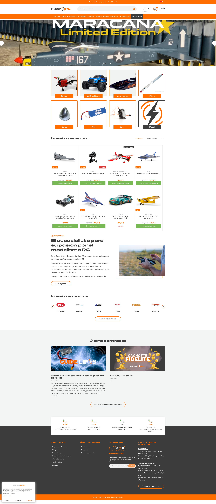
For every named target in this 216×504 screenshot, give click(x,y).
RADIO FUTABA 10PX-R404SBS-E (93, 173)
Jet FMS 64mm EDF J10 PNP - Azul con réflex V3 (93, 217)
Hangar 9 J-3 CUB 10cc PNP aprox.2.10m (148, 217)
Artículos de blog (57, 462)
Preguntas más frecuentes (60, 447)
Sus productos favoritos (88, 453)
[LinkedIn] (122, 448)
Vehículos (96, 96)
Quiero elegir (19, 500)
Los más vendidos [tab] (151, 138)
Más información (7, 496)
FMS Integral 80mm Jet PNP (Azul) (148, 173)
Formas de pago (57, 453)
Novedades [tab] (138, 138)
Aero (66, 96)
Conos (64, 127)
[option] (108, 43)
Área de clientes (85, 447)
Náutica (125, 96)
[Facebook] (111, 448)
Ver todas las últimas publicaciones (107, 404)
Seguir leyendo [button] (60, 284)
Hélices (152, 96)
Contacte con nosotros (150, 486)
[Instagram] (117, 448)
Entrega (54, 450)
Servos (122, 127)
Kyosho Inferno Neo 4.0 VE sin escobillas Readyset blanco (65, 217)
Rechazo (7, 500)
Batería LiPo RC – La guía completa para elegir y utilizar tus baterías (77, 376)
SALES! (152, 127)
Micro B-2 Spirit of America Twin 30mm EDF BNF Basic (65, 174)
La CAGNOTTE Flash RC (121, 375)
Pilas (93, 127)
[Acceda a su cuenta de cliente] (145, 9)
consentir (30, 500)
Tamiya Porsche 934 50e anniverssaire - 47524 (120, 217)
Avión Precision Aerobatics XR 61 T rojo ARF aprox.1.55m (120, 174)
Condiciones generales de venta (61, 456)
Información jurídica (58, 459)
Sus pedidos (84, 450)
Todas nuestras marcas (107, 319)
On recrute (55, 465)
